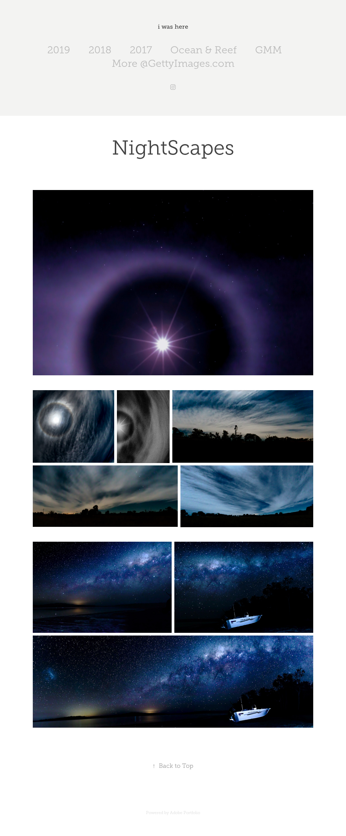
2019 (58, 50)
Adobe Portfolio (185, 812)
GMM (268, 50)
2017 (141, 50)
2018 (100, 50)
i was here (173, 26)
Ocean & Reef (203, 50)
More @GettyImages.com (173, 63)
